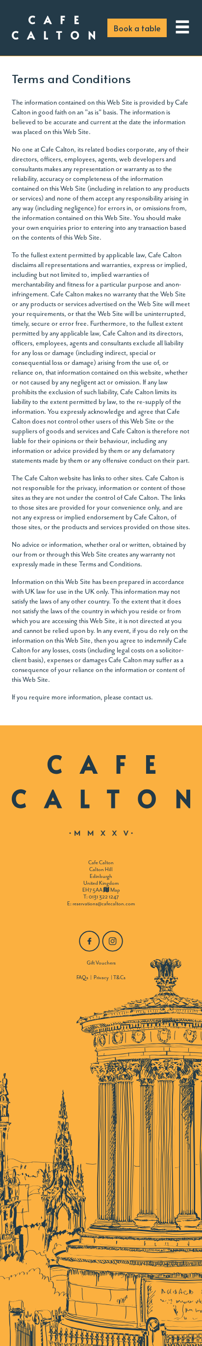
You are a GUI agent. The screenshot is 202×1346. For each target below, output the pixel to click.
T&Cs (119, 977)
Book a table (137, 27)
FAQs (82, 977)
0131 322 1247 (104, 897)
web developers (141, 159)
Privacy (101, 977)
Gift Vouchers (101, 963)
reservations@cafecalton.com (104, 903)
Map (114, 890)
